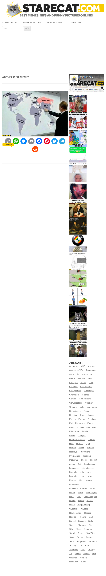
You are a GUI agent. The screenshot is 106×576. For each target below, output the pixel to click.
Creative (73, 407)
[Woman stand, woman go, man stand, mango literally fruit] (78, 296)
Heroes (90, 448)
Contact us (75, 23)
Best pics (73, 382)
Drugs (82, 415)
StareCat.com (9, 23)
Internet (93, 460)
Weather (73, 558)
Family (90, 423)
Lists (82, 472)
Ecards (91, 415)
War (94, 554)
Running (82, 517)
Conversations (75, 403)
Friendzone (74, 431)
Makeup (91, 476)
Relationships (75, 513)
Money (89, 480)
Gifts (71, 443)
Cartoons (73, 386)
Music (93, 488)
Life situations (88, 468)
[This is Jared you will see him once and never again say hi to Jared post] (78, 331)
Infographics (74, 456)
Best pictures (54, 23)
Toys (87, 545)
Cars (91, 382)
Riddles (72, 517)
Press (72, 505)
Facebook (92, 419)
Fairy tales (80, 423)
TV (70, 554)
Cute (82, 407)
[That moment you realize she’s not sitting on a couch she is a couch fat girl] (78, 208)
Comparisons (85, 399)
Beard (72, 378)
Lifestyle (73, 472)
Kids (80, 464)
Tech (71, 541)
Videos (86, 554)
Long (89, 472)
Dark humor (92, 407)
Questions (74, 509)
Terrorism (93, 541)
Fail (70, 423)
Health (81, 448)
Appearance (91, 370)
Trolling (91, 549)
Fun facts (86, 431)
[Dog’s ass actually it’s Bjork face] (78, 173)
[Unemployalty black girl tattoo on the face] (78, 190)
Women (83, 558)
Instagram (73, 460)
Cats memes (86, 386)
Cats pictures (75, 391)
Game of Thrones (77, 440)
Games (91, 440)
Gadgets (82, 435)
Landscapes (89, 464)
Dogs (86, 411)
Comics (72, 399)
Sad (91, 517)
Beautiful (81, 378)
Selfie (90, 521)
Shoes (72, 525)
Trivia (83, 549)
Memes (72, 480)
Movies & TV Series (78, 488)
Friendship (91, 427)
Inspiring (87, 456)
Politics (90, 501)
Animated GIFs (76, 370)
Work (83, 562)
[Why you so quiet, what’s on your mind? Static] (78, 261)
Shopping (82, 525)
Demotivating (75, 411)
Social (72, 533)
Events (72, 419)
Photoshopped (90, 497)
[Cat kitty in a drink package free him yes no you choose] (78, 103)
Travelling (73, 549)
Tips (80, 545)
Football (80, 427)
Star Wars (90, 533)
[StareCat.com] (53, 9)
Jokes (72, 464)
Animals (91, 366)
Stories (80, 537)
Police (81, 501)
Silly (71, 529)
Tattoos (89, 537)
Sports (81, 533)
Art (91, 374)
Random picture (32, 23)
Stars (71, 537)
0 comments (8, 144)
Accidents (73, 366)
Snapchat (88, 529)
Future (72, 435)
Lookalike (73, 476)
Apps (71, 374)
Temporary (81, 541)
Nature (72, 492)
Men (81, 480)
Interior (84, 460)
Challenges (89, 391)
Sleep (78, 529)
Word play (73, 562)
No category (91, 492)
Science (82, 521)
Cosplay (89, 403)
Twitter (78, 554)
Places (72, 501)
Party (71, 497)
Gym (88, 443)
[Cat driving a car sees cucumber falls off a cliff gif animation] (78, 313)
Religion (87, 513)
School (72, 521)
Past (79, 497)
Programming (83, 505)
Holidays (73, 452)
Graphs (79, 443)
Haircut (72, 448)
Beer (90, 378)
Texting (72, 545)
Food (71, 427)
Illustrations (85, 452)
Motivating (74, 484)
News (80, 492)
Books (83, 382)
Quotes (84, 509)
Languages (74, 468)
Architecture (82, 374)
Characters (74, 395)
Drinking (73, 415)
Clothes (85, 395)
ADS (83, 366)
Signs (91, 525)
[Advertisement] (53, 51)
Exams (81, 419)
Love (83, 476)
